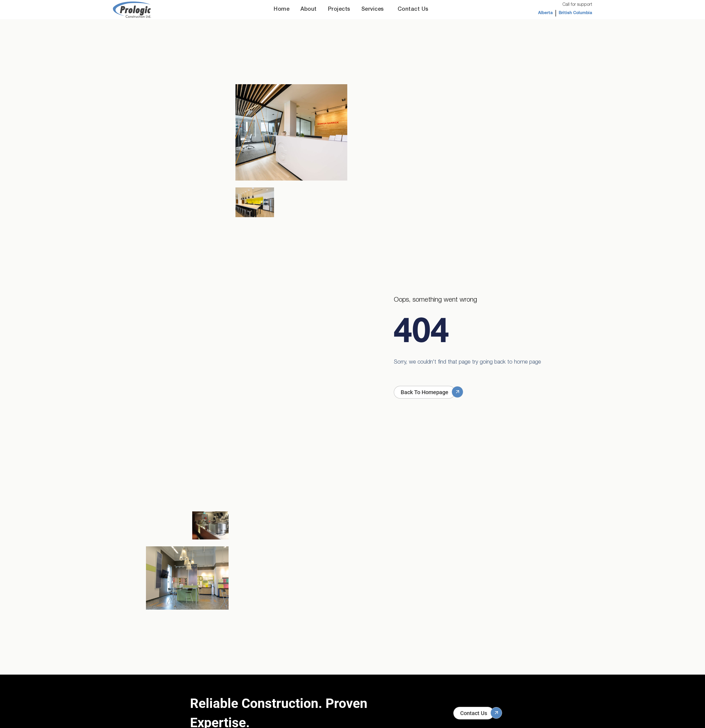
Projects (339, 9)
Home (281, 9)
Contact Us (413, 9)
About (308, 9)
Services (372, 9)
